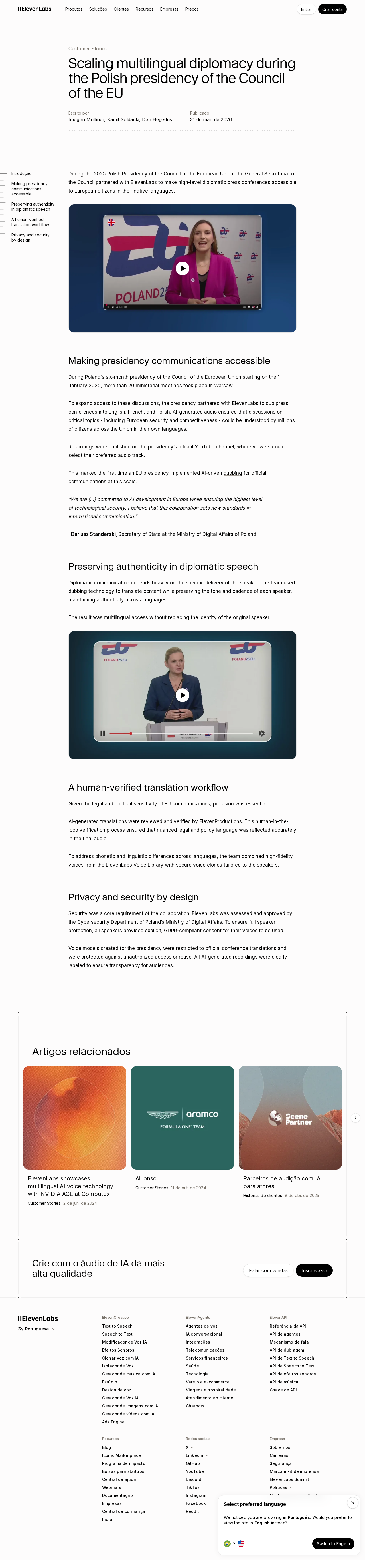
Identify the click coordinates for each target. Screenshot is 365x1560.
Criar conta (332, 9)
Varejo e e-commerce (208, 1381)
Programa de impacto (123, 1463)
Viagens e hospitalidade (211, 1389)
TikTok (193, 1487)
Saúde (192, 1366)
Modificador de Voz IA (124, 1342)
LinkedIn (194, 1455)
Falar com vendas (268, 1270)
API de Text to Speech (292, 1358)
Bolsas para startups (123, 1471)
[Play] (182, 268)
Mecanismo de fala (289, 1342)
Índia (107, 1519)
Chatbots (195, 1405)
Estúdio (109, 1381)
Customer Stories (87, 48)
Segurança (281, 1463)
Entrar (306, 9)
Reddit (192, 1511)
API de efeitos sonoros (293, 1373)
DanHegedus (157, 119)
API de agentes (285, 1334)
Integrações (198, 1342)
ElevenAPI (278, 1317)
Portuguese (37, 1329)
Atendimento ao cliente (209, 1397)
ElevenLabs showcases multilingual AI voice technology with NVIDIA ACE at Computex (70, 1186)
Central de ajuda (119, 1479)
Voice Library (148, 865)
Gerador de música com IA (128, 1373)
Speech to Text (117, 1334)
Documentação (117, 1495)
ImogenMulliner (86, 119)
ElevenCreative (115, 1317)
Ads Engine (113, 1421)
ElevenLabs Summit (289, 1479)
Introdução (21, 173)
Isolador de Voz (118, 1366)
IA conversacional (204, 1334)
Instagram (196, 1495)
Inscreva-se (314, 1270)
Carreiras (279, 1455)
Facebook (196, 1503)
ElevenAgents (198, 1317)
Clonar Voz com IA (120, 1358)
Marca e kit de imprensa (294, 1471)
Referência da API (288, 1326)
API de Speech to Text (292, 1366)
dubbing (233, 473)
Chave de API (283, 1389)
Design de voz (116, 1389)
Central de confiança (123, 1511)
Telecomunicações (205, 1350)
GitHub (193, 1463)
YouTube (195, 1471)
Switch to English (333, 1543)
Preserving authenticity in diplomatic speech (32, 207)
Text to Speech (117, 1326)
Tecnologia (197, 1373)
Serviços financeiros (207, 1358)
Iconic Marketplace (121, 1455)
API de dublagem (287, 1350)
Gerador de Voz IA (120, 1397)
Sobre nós (280, 1447)
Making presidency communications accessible (29, 188)
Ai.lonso (146, 1178)
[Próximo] (355, 1117)
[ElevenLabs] (35, 8)
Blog (106, 1447)
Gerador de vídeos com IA (128, 1413)
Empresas (112, 1503)
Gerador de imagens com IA (130, 1405)
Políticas (278, 1487)
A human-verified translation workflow (30, 222)
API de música (284, 1381)
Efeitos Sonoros (118, 1350)
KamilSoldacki (123, 119)
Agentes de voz (202, 1326)
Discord (193, 1479)
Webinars (111, 1487)
